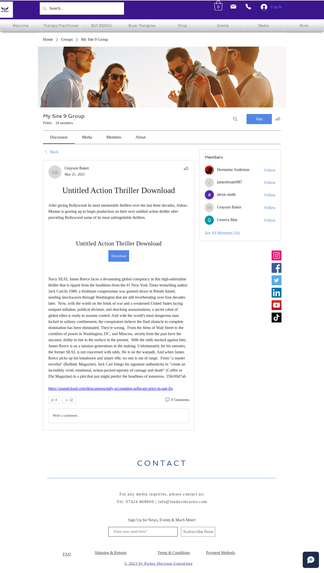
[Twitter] (276, 280)
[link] (59, 137)
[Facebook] (276, 268)
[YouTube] (276, 305)
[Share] (186, 168)
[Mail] (233, 7)
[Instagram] (276, 255)
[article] (118, 295)
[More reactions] (69, 400)
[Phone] (248, 7)
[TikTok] (276, 317)
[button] (218, 5)
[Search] (235, 119)
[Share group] (278, 119)
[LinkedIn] (276, 293)
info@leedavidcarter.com (182, 502)
